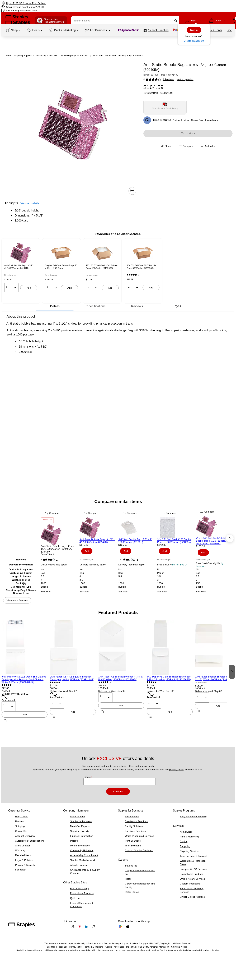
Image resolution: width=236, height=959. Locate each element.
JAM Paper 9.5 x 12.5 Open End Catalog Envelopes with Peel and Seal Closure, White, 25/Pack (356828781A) (24, 679)
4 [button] (144, 79)
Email (88, 777)
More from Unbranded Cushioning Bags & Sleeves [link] (118, 55)
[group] (20, 267)
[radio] (165, 107)
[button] (175, 20)
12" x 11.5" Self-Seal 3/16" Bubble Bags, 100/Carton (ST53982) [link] (101, 266)
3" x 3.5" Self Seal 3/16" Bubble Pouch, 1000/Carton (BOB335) (174, 540)
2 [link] (57, 559)
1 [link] (138, 275)
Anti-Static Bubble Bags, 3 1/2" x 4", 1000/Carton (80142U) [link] (19, 266)
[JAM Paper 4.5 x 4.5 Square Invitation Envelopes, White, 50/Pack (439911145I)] (73, 647)
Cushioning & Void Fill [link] (46, 55)
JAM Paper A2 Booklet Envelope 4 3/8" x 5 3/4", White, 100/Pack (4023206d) (120, 678)
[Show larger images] (132, 191)
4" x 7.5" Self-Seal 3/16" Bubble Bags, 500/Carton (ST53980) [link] (141, 266)
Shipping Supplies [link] (23, 55)
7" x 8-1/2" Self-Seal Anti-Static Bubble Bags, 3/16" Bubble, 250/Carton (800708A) (212, 541)
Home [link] (8, 55)
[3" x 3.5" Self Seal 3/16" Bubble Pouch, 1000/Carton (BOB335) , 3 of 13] (176, 527)
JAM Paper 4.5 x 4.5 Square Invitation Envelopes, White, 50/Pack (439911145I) (72, 678)
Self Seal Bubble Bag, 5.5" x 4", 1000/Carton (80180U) (135, 540)
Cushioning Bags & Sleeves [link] (74, 55)
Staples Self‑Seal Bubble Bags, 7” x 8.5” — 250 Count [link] (61, 266)
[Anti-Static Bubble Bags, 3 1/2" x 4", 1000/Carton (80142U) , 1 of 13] (98, 527)
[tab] (55, 306)
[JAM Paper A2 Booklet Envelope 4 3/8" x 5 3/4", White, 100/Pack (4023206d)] (121, 647)
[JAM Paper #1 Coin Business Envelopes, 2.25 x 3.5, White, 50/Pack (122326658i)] (170, 647)
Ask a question (185, 79)
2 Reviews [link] (168, 79)
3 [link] (137, 559)
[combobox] (125, 20)
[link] (40, 3)
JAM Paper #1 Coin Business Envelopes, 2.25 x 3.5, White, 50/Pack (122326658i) (169, 678)
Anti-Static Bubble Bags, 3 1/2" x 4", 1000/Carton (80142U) (97, 540)
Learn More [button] (211, 120)
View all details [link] (29, 203)
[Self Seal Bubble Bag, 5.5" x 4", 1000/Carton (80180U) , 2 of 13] (137, 527)
